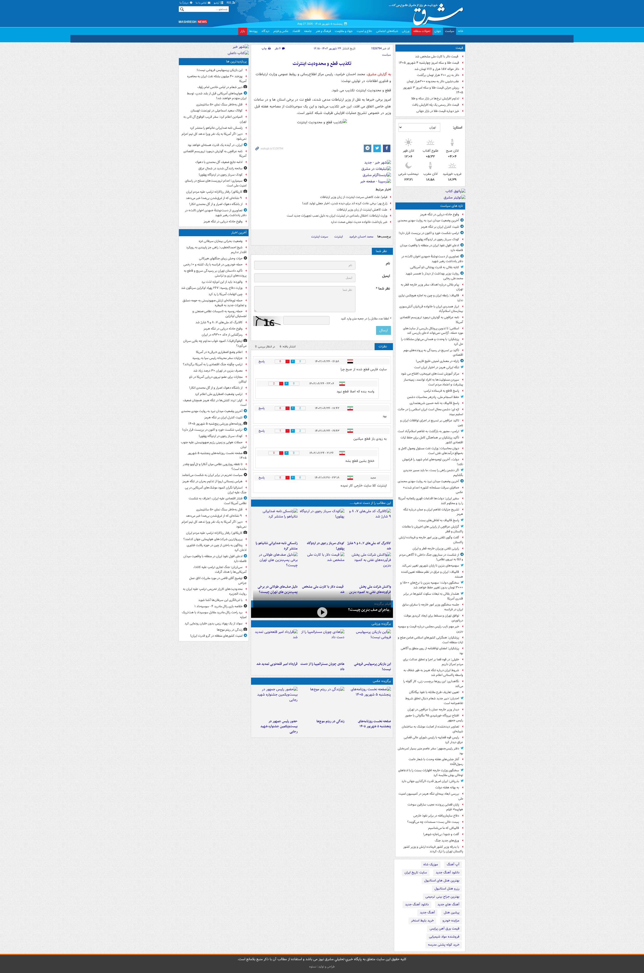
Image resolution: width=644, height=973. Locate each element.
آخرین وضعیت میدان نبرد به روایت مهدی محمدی (428, 220)
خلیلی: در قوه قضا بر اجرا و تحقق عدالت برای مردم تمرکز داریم (433, 662)
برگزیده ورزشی (381, 623)
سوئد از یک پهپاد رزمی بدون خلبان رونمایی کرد (214, 623)
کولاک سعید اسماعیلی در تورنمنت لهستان (217, 110)
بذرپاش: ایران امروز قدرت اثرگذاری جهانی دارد (430, 781)
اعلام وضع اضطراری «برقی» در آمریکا (219, 352)
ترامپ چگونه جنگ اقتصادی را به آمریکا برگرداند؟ (213, 364)
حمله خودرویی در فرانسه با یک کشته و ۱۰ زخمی (213, 264)
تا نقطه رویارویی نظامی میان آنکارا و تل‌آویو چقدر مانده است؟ (215, 466)
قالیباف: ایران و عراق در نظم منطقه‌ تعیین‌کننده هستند (432, 574)
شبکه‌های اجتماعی (387, 31)
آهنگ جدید (427, 912)
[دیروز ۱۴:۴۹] (275, 567)
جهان (437, 31)
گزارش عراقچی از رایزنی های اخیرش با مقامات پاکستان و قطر (432, 529)
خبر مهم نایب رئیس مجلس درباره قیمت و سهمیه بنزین (430, 629)
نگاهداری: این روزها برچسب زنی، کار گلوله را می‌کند (433, 683)
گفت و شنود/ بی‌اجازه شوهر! (441, 834)
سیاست (449, 31)
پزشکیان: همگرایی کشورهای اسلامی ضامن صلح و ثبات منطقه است (430, 640)
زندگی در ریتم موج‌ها (330, 721)
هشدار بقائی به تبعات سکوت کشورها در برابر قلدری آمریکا (433, 596)
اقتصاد (296, 31)
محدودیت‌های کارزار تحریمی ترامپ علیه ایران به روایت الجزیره (215, 591)
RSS (229, 3)
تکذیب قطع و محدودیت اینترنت (322, 64)
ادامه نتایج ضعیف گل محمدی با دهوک (219, 162)
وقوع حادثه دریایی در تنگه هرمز (439, 214)
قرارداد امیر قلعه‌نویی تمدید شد (277, 664)
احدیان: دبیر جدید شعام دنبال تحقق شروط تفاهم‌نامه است (434, 701)
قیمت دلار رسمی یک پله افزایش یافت (435, 104)
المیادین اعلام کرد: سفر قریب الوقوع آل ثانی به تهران (215, 119)
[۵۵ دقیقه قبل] (368, 524)
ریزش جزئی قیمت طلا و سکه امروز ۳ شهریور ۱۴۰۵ (433, 90)
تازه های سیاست (451, 206)
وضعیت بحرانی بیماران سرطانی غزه (221, 241)
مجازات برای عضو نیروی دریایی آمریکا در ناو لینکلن (218, 379)
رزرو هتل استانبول (446, 888)
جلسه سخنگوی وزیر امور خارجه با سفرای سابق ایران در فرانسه (432, 607)
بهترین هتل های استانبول (441, 880)
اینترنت (338, 236)
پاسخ (262, 361)
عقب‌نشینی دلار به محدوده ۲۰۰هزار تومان (433, 81)
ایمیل (386, 276)
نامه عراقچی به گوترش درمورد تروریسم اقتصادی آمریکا (431, 320)
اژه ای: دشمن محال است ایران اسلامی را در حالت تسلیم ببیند (430, 412)
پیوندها (253, 31)
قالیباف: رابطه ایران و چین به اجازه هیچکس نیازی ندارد (430, 298)
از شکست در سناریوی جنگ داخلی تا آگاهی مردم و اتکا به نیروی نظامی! (431, 557)
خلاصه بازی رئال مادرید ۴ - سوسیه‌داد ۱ (218, 606)
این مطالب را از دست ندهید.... (370, 503)
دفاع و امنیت (364, 31)
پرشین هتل (451, 912)
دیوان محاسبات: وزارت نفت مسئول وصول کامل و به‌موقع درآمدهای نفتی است (430, 451)
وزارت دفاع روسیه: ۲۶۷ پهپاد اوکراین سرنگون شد (212, 288)
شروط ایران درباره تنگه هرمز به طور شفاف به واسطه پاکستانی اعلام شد (433, 672)
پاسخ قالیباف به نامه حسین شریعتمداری (434, 403)
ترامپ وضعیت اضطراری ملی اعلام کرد (219, 394)
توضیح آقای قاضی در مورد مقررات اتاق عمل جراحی (218, 580)
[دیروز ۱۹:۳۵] (275, 524)
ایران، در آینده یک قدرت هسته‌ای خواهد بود (215, 145)
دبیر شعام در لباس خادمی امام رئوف (220, 87)
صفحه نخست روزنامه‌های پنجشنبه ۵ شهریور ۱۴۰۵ (374, 723)
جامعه (308, 31)
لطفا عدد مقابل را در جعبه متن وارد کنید (366, 318)
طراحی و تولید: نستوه (322, 966)
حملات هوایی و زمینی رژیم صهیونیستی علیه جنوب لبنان (214, 445)
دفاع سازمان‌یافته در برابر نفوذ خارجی (436, 815)
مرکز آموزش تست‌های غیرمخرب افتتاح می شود (430, 373)
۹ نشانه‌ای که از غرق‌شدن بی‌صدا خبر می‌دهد (214, 198)
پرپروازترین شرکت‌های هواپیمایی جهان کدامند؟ (213, 539)
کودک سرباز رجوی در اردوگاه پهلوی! (437, 239)
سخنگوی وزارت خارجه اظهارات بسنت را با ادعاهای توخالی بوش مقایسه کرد (430, 773)
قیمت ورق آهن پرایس (444, 928)
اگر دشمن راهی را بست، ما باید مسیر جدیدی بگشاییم (433, 472)
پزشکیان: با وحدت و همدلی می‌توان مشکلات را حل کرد (432, 341)
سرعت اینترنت (319, 236)
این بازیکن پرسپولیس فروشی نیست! (372, 666)
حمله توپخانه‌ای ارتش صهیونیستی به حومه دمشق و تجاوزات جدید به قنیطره (215, 303)
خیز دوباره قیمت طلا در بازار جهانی (437, 111)
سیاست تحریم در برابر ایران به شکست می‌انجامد (212, 475)
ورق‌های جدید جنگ (447, 840)
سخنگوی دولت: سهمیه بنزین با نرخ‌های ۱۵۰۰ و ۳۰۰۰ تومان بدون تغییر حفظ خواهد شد (431, 585)
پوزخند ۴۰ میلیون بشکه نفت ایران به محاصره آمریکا (217, 79)
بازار (242, 31)
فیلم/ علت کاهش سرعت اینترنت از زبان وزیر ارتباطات (353, 197)
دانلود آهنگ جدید (447, 872)
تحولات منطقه (421, 31)
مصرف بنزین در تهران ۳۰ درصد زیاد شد (218, 370)
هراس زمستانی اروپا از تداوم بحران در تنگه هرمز (212, 481)
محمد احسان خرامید (361, 236)
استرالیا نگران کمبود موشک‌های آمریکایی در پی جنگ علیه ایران (216, 490)
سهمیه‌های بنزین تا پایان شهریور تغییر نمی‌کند (430, 565)
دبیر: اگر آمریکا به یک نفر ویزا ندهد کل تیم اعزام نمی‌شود (214, 136)
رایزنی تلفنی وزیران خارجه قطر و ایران (436, 548)
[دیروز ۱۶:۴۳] (322, 567)
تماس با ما (201, 3)
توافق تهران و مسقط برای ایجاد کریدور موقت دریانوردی (433, 618)
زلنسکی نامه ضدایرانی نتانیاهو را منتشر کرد (277, 545)
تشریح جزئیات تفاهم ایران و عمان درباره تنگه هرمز (433, 512)
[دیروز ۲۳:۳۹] (322, 612)
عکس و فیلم (280, 31)
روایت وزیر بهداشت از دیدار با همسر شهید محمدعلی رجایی (434, 276)
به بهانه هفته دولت (447, 787)
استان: (457, 127)
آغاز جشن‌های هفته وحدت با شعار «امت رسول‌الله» (436, 761)
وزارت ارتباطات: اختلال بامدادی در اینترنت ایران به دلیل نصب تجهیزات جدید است (337, 215)
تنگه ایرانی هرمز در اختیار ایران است (436, 367)
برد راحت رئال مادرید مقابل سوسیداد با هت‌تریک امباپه (214, 615)
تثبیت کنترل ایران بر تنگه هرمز (440, 226)
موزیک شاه (430, 864)
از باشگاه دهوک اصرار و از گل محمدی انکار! (216, 204)
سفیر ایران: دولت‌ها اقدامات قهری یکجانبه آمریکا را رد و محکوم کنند (430, 501)
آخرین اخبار (239, 232)
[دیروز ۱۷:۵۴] (368, 567)
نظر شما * (383, 288)
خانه (460, 31)
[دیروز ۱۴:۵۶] (322, 644)
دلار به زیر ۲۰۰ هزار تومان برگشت (438, 75)
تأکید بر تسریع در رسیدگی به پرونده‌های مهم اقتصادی (433, 352)
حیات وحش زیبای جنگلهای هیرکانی (221, 258)
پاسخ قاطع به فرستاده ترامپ (441, 390)
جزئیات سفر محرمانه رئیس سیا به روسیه (217, 358)
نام (388, 263)
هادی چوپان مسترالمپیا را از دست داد (322, 666)
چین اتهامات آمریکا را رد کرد (226, 294)
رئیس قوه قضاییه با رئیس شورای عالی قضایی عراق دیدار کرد (433, 740)
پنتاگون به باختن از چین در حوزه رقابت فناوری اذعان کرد (217, 547)
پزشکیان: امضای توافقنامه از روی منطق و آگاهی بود (432, 651)
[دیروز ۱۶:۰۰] (275, 702)
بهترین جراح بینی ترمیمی (442, 896)
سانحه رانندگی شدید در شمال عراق (220, 168)
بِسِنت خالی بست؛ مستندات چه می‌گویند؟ (433, 822)
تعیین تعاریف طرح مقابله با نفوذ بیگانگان (434, 692)
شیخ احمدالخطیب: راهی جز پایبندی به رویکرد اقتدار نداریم (216, 250)
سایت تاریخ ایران (416, 872)
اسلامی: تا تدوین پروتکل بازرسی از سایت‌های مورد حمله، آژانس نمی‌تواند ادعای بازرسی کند (433, 331)
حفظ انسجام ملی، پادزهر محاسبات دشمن (433, 397)
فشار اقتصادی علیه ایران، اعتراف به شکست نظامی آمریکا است (218, 501)
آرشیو (217, 3)
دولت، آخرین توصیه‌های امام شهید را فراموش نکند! (432, 462)
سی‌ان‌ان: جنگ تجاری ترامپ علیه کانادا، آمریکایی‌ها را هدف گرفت (220, 569)
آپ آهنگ (453, 864)
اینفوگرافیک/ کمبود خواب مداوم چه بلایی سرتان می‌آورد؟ (215, 343)
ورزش (405, 31)
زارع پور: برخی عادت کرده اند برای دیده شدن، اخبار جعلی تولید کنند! (344, 203)
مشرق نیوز (427, 12)
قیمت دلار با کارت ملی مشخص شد (437, 56)
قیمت (459, 48)
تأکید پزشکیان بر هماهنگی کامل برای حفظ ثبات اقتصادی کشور (431, 440)
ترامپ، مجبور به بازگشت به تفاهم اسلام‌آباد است (428, 431)
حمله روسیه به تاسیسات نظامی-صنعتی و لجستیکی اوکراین (219, 313)
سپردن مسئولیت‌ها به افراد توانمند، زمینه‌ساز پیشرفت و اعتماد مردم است (433, 382)
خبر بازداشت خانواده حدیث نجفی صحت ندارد (359, 222)
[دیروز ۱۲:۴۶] (275, 644)
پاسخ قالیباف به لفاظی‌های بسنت (438, 520)
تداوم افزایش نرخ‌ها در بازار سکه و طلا (435, 98)
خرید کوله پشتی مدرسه (443, 944)
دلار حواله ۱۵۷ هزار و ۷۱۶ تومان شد (436, 69)
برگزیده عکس (382, 681)
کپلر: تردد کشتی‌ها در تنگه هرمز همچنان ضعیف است (215, 403)
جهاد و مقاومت (344, 31)
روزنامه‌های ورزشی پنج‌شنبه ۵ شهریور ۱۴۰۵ (215, 423)
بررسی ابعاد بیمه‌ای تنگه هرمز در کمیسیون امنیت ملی (430, 796)
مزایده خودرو (450, 920)
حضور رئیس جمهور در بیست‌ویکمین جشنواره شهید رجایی (279, 726)
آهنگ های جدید (448, 904)
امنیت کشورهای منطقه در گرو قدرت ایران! (216, 635)
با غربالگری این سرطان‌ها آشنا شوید (220, 600)
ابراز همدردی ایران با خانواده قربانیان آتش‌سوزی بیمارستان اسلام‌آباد (431, 309)
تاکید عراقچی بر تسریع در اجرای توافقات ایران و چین (431, 423)
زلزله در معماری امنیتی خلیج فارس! (437, 361)
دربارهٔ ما (184, 3)
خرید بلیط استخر (422, 920)
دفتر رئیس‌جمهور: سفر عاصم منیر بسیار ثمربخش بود (430, 751)
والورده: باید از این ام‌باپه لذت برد (222, 281)
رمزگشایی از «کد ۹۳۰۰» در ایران (222, 334)
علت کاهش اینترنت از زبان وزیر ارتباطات (362, 209)
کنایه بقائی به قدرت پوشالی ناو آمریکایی (434, 267)
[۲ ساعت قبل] (322, 524)
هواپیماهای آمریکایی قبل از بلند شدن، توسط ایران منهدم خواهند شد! (217, 96)
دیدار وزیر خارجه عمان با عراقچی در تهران (433, 709)
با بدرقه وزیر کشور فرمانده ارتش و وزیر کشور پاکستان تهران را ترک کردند (433, 849)
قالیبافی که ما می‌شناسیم (443, 828)
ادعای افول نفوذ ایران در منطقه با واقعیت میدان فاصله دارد (431, 248)
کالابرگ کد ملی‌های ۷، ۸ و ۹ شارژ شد (369, 545)
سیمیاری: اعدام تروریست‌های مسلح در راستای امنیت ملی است (216, 183)
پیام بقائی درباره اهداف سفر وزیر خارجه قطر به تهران (432, 287)
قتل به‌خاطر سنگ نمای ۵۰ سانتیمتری (219, 104)
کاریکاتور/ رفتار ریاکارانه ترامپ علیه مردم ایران (214, 191)
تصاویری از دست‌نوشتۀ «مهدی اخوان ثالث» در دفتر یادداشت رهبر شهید (432, 259)
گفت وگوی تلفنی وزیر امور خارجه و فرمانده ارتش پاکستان (431, 540)
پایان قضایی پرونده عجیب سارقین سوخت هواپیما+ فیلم (435, 807)
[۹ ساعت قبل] (322, 702)
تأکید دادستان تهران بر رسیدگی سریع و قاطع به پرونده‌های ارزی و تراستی (215, 273)
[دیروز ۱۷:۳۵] (368, 644)
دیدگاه (265, 31)
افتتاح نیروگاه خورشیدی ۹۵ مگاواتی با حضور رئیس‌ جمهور (434, 718)
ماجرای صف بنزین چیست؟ (368, 609)
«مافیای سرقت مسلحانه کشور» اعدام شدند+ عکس (433, 490)
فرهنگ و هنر (323, 31)
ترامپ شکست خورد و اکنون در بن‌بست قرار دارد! (429, 233)
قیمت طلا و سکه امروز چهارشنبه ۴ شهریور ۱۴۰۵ (429, 62)
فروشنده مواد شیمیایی (444, 936)
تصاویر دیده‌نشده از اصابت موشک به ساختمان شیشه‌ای (432, 729)
